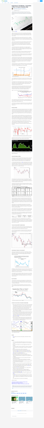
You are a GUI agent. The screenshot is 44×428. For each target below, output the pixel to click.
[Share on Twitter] (13, 10)
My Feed (5, 2)
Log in (18, 410)
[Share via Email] (18, 10)
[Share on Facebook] (17, 10)
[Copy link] (19, 10)
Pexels (16, 31)
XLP (19, 393)
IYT (15, 393)
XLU (21, 393)
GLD (14, 374)
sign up (20, 410)
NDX (23, 393)
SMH (17, 393)
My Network (12, 2)
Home (2, 2)
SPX (25, 393)
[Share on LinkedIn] (16, 10)
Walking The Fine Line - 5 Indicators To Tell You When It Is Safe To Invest (20, 383)
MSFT (18, 315)
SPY (28, 365)
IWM (13, 336)
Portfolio (8, 2)
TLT (17, 367)
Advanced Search (16, 2)
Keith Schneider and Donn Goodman (18, 8)
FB (13, 315)
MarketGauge (24, 8)
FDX (22, 162)
